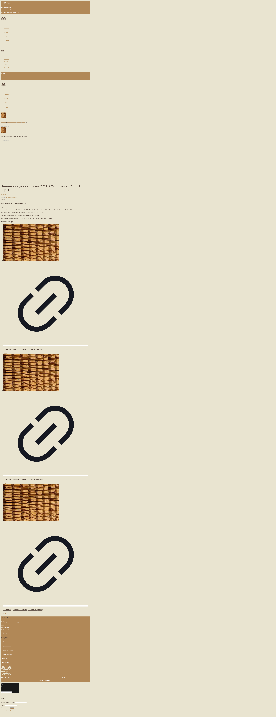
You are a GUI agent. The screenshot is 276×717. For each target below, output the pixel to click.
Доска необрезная (7, 654)
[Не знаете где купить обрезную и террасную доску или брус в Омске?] (3, 19)
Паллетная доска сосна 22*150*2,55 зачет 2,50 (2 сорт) (23, 610)
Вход (12, 708)
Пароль (3, 705)
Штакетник (6, 662)
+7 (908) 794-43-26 (5, 629)
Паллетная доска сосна (11, 197)
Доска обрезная (7, 646)
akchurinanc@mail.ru (6, 7)
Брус (4, 641)
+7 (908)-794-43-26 (5, 4)
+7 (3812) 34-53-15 (5, 2)
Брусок (5, 658)
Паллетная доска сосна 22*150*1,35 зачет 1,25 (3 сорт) (23, 479)
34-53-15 (3, 73)
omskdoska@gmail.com (6, 633)
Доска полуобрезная (8, 650)
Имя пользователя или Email (8, 702)
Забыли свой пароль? (6, 710)
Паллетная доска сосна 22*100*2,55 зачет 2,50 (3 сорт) (23, 349)
